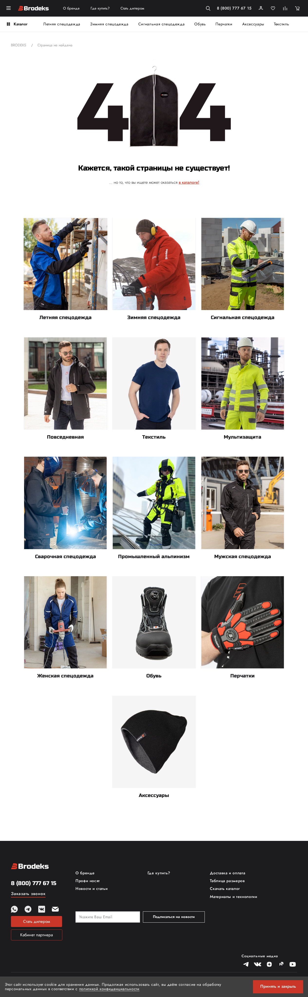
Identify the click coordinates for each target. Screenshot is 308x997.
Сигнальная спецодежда (161, 24)
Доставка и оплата (227, 873)
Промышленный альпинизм (154, 557)
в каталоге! (189, 182)
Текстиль (281, 24)
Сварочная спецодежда (65, 557)
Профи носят (87, 881)
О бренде (71, 8)
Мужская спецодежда (242, 557)
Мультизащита (242, 437)
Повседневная (65, 437)
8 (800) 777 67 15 (234, 8)
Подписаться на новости (174, 916)
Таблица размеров (227, 881)
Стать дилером (132, 8)
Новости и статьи (91, 888)
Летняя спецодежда (61, 24)
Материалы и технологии (233, 896)
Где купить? (100, 8)
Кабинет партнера (36, 935)
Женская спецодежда (65, 676)
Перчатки (223, 24)
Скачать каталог (225, 888)
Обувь (200, 24)
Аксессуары (253, 24)
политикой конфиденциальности (109, 989)
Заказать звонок (28, 893)
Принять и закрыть (278, 986)
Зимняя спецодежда (109, 24)
